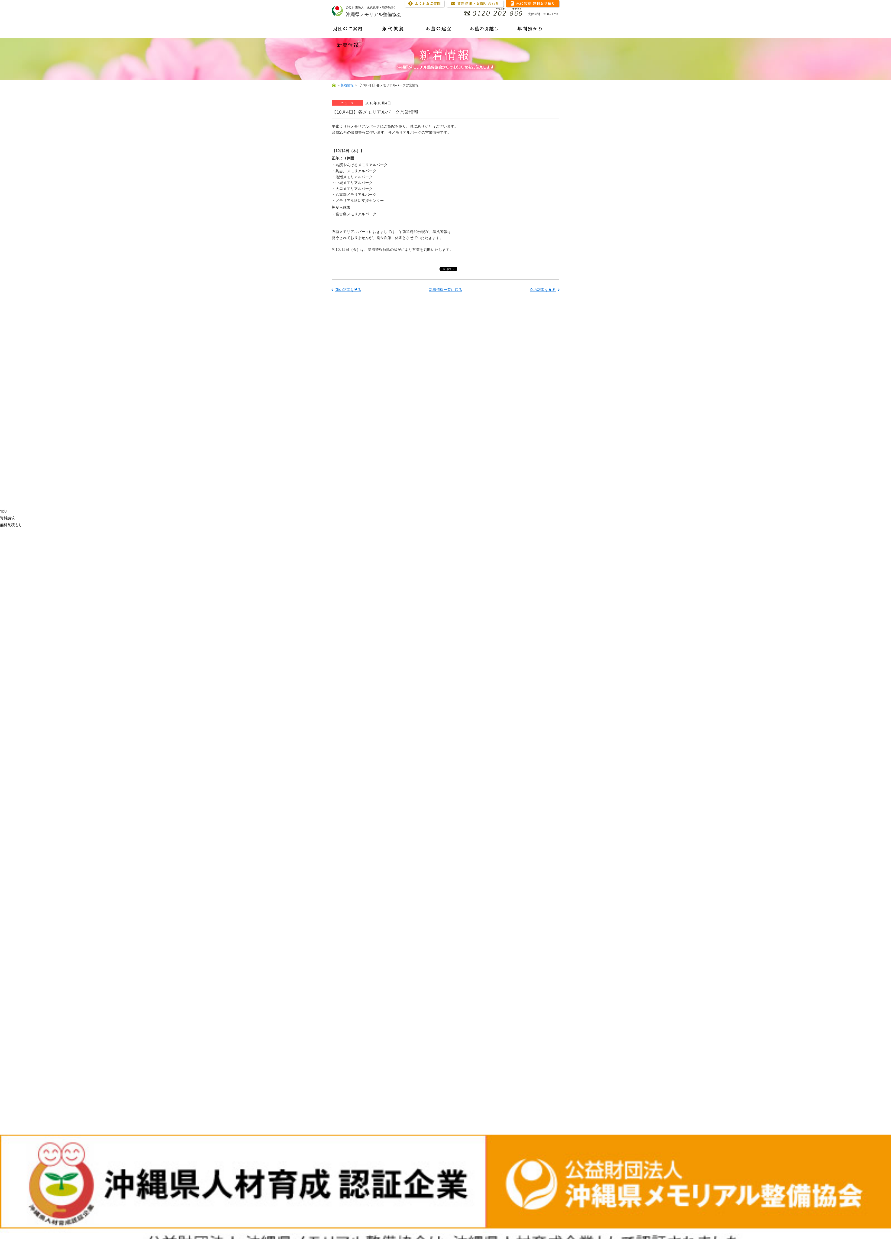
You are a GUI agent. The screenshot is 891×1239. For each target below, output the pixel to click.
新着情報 (347, 85)
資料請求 (7, 518)
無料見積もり (11, 525)
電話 (3, 511)
